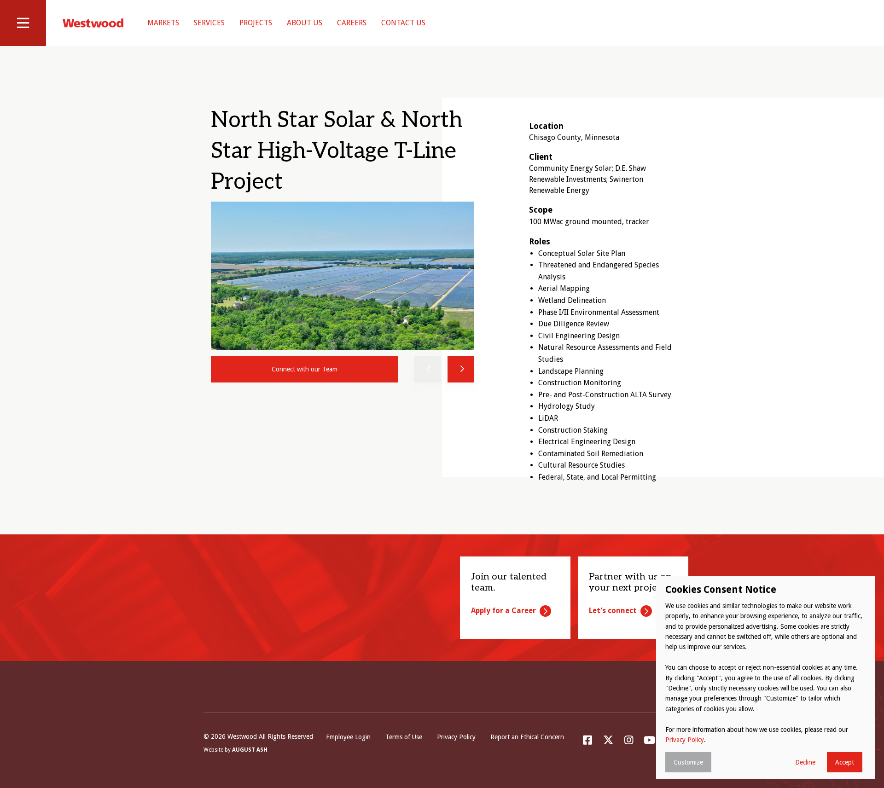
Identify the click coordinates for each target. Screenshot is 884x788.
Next (461, 369)
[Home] (93, 23)
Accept (844, 762)
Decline (805, 762)
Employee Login (348, 737)
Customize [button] (688, 762)
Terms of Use (403, 737)
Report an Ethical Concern (527, 737)
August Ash (250, 750)
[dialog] (765, 677)
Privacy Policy (456, 737)
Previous (427, 369)
